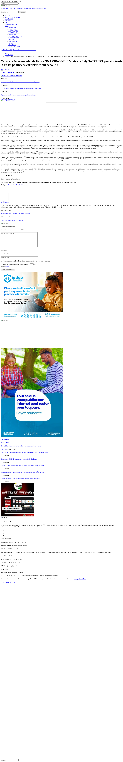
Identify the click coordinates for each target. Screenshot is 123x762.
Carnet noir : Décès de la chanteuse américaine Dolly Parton (19, 459)
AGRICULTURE (14, 33)
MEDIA (11, 43)
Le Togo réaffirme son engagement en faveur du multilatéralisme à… (21, 88)
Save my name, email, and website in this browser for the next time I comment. (26, 261)
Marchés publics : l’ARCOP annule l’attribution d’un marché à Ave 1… (22, 472)
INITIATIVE (12, 39)
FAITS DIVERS (13, 38)
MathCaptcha (7, 266)
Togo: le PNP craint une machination (12, 220)
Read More (82, 579)
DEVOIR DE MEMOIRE (13, 17)
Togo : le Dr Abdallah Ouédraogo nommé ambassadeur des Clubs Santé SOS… (25, 452)
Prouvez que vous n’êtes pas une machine (13, 264)
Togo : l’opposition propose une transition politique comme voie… (21, 478)
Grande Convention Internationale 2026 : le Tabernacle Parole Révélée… (23, 465)
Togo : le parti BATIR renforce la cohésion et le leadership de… (20, 82)
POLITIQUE (9, 19)
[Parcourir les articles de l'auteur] (4, 200)
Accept (76, 579)
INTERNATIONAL (11, 24)
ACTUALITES (13, 31)
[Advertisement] (58, 189)
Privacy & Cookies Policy (9, 582)
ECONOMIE (12, 27)
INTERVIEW (12, 41)
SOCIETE (8, 20)
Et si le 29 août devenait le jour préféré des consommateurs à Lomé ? (21, 446)
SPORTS (7, 22)
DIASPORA (12, 34)
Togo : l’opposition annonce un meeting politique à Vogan (18, 95)
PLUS (6, 26)
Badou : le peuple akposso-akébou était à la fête (15, 213)
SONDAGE (12, 45)
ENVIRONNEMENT (15, 36)
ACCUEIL (8, 15)
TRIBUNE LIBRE (14, 46)
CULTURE (12, 29)
